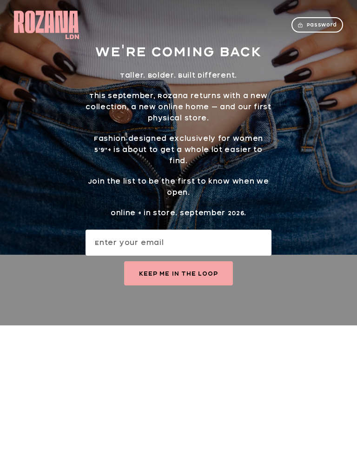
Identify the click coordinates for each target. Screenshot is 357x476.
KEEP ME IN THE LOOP (178, 273)
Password (322, 24)
